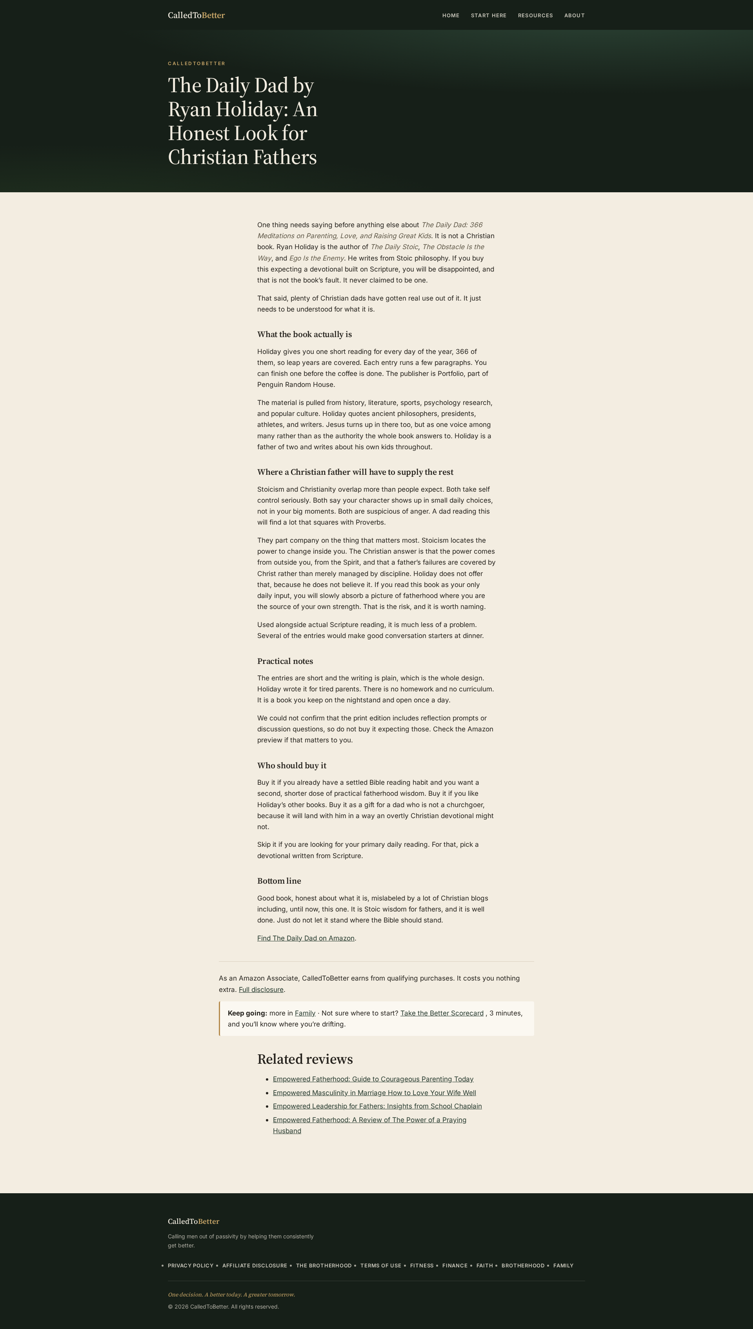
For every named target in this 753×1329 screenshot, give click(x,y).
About (575, 15)
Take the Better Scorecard (442, 1013)
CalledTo (196, 15)
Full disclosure (261, 989)
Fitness (422, 1265)
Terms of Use (380, 1265)
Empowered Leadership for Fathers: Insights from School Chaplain (377, 1106)
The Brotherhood (324, 1265)
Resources (535, 15)
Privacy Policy (191, 1265)
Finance (454, 1265)
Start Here (489, 15)
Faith (485, 1265)
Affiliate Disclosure (254, 1265)
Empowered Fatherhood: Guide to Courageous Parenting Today (373, 1079)
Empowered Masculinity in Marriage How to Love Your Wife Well (374, 1092)
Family (305, 1013)
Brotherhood (523, 1265)
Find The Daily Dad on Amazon (306, 938)
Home (451, 15)
